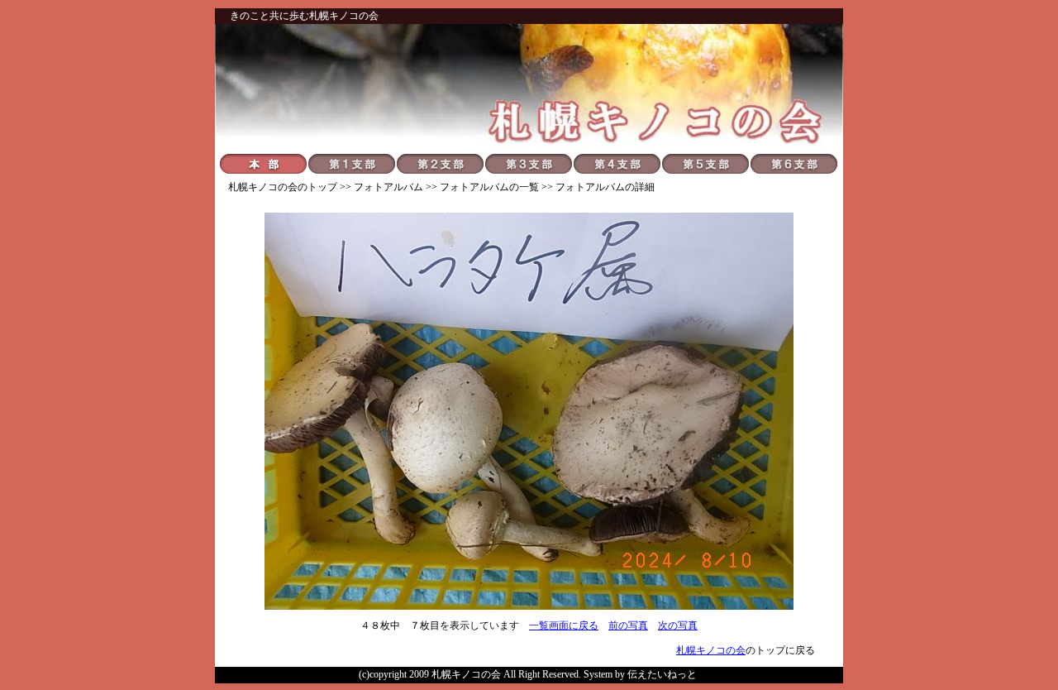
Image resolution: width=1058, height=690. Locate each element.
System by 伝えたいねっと (640, 674)
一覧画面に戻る (563, 625)
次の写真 (678, 625)
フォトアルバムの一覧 (489, 187)
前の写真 (628, 625)
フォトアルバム (388, 187)
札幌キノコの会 (263, 187)
